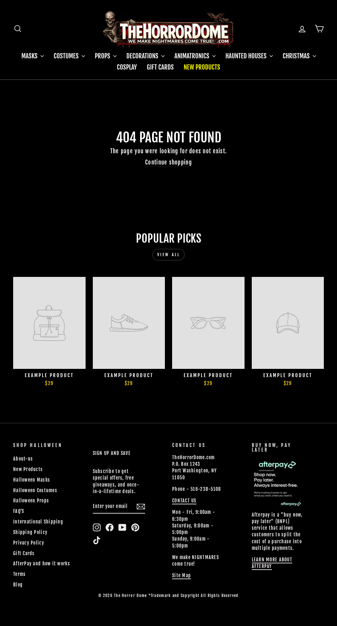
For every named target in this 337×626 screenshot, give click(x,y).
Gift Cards (160, 67)
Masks (30, 56)
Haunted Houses (246, 56)
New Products (202, 67)
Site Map (181, 575)
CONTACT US (184, 500)
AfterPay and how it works (41, 563)
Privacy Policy (28, 543)
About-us (23, 459)
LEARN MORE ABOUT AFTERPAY (272, 562)
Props (103, 56)
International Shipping (38, 522)
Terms (19, 574)
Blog (18, 584)
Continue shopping (168, 162)
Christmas (297, 56)
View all (168, 254)
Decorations (143, 56)
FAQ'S (18, 511)
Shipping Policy (30, 532)
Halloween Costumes (35, 490)
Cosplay (127, 67)
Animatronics (192, 56)
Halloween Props (31, 500)
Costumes (67, 56)
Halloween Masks (31, 480)
